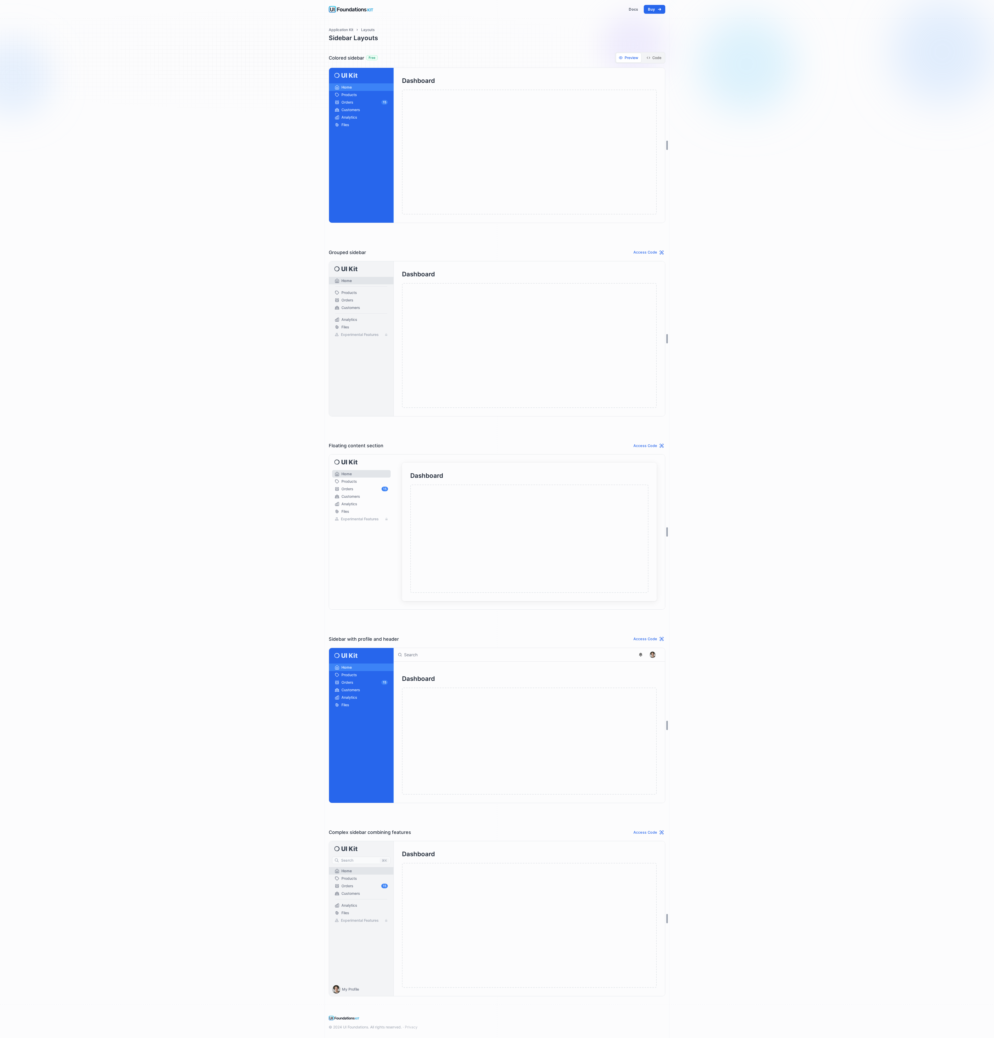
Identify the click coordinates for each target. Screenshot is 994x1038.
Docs (633, 9)
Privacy (411, 1027)
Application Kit (341, 29)
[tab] (628, 58)
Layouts (368, 29)
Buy (651, 9)
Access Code (645, 252)
